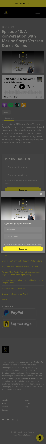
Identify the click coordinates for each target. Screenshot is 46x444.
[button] (41, 194)
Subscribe (23, 249)
